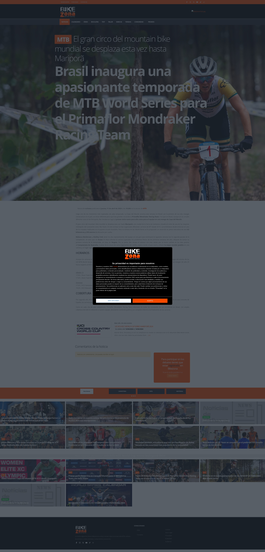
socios (115, 266)
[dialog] (132, 276)
